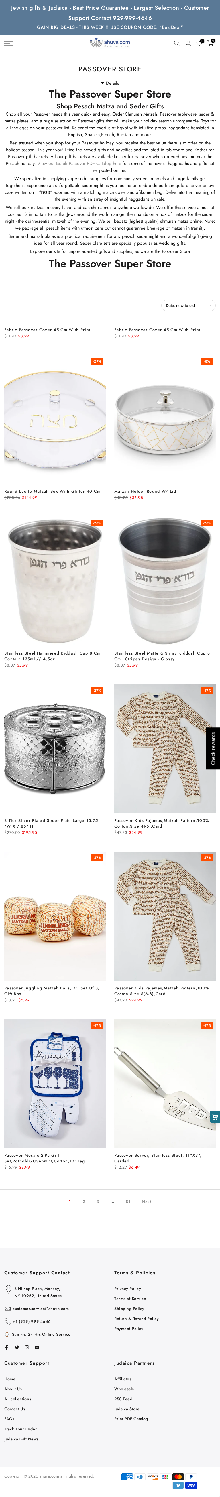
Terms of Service (130, 1298)
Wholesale (124, 1389)
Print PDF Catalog (131, 1419)
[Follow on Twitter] (17, 1347)
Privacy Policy (127, 1288)
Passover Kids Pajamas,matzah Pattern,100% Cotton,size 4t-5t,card (161, 823)
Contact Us (14, 1409)
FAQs (9, 1419)
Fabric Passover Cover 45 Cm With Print (47, 330)
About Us (13, 1389)
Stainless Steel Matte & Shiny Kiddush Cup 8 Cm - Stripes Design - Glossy (162, 656)
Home (9, 1379)
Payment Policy (128, 1328)
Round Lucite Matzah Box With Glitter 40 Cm (52, 491)
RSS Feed (123, 1399)
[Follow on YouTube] (37, 1347)
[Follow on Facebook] (6, 1347)
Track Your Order (20, 1429)
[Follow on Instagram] (27, 1347)
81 (128, 1201)
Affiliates (122, 1379)
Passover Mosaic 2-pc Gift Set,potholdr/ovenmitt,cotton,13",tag (44, 1158)
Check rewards (213, 748)
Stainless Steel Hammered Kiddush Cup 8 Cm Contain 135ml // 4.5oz (52, 656)
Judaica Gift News (21, 1439)
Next (146, 1201)
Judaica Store (127, 1409)
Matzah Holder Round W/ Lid (145, 491)
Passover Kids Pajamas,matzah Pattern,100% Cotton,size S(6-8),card (161, 991)
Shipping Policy (129, 1308)
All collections (17, 1399)
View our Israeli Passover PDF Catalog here (79, 163)
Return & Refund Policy (136, 1318)
